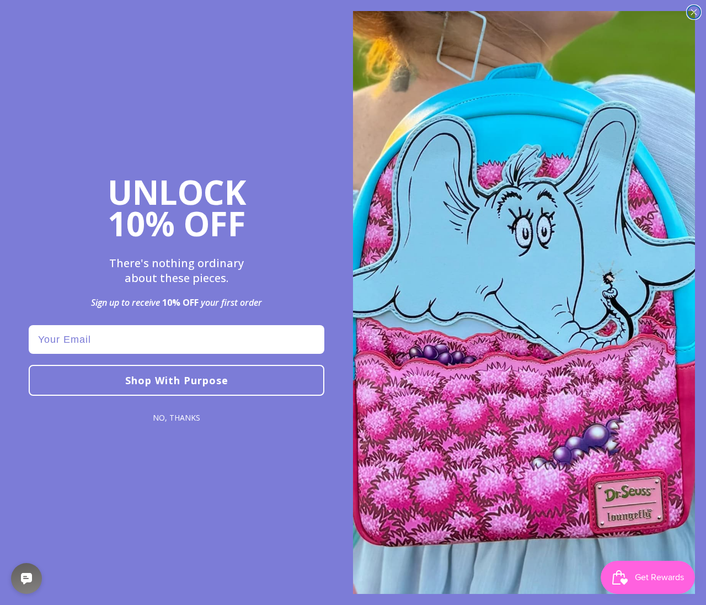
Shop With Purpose (176, 380)
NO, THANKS (176, 417)
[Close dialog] (693, 12)
